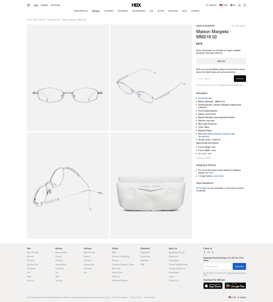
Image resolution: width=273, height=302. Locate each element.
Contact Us (174, 280)
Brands (42, 20)
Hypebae (144, 260)
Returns (115, 260)
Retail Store (117, 272)
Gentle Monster (53, 20)
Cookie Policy (149, 297)
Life (28, 272)
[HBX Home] (136, 4)
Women (44, 5)
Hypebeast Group (177, 252)
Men (36, 5)
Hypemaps (145, 256)
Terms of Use (225, 85)
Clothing (30, 260)
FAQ (114, 252)
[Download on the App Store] (213, 285)
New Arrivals (32, 252)
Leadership (174, 260)
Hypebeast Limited (38, 297)
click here (209, 172)
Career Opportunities (178, 264)
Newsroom (173, 256)
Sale (29, 276)
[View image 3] (68, 185)
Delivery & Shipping (121, 256)
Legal (171, 276)
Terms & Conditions (119, 297)
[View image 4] (151, 185)
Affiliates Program (120, 280)
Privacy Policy (238, 85)
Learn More (219, 175)
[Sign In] (239, 5)
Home (29, 20)
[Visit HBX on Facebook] (204, 252)
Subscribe (240, 78)
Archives (55, 5)
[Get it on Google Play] (235, 285)
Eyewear (227, 133)
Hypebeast (145, 252)
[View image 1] (68, 77)
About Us (116, 268)
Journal (30, 280)
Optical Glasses (215, 133)
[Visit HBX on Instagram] (208, 252)
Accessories (203, 136)
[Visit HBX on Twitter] (212, 252)
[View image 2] (151, 77)
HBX (142, 264)
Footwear (31, 268)
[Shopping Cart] (244, 5)
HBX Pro (116, 276)
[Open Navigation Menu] (28, 5)
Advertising (174, 272)
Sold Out (221, 61)
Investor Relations (177, 268)
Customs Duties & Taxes (123, 264)
